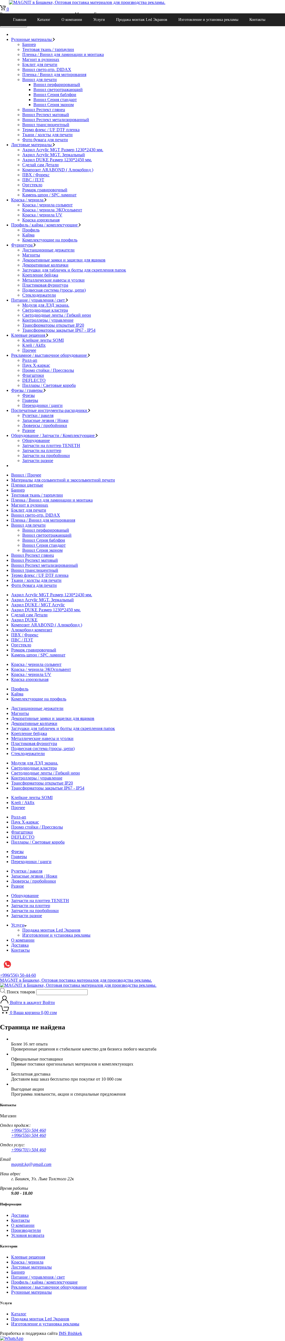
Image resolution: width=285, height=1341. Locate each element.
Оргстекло (32, 184)
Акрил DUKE (24, 619)
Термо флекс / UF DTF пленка (51, 129)
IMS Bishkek (70, 1333)
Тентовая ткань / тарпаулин (48, 49)
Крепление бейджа (40, 275)
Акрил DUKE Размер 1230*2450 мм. (57, 159)
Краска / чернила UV (42, 214)
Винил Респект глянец (43, 109)
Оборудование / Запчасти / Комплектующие (53, 435)
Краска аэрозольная (41, 220)
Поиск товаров (21, 992)
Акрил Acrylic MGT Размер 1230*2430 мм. (62, 149)
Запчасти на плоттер (41, 450)
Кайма (28, 235)
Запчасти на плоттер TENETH (51, 445)
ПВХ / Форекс (36, 174)
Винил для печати (39, 79)
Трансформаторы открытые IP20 (53, 325)
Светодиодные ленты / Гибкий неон (56, 315)
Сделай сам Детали (40, 164)
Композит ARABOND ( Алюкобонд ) (57, 169)
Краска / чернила (28, 199)
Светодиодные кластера (45, 310)
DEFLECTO (34, 380)
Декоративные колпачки (45, 265)
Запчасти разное (37, 460)
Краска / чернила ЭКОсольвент (52, 209)
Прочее (29, 350)
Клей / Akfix (34, 345)
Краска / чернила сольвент (47, 204)
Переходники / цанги (42, 405)
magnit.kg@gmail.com (31, 1164)
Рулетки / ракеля (37, 415)
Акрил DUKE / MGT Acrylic (38, 604)
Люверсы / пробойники (44, 425)
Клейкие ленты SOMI (43, 340)
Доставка (20, 945)
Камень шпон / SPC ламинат (49, 194)
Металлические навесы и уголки (53, 280)
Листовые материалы (32, 144)
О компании (72, 20)
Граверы (30, 400)
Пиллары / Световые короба (49, 385)
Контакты (257, 20)
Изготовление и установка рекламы (208, 20)
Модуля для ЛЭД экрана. (45, 305)
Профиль (31, 230)
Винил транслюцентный (45, 124)
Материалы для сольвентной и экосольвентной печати (63, 480)
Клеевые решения (28, 335)
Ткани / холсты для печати (47, 134)
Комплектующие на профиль (49, 240)
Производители (26, 1230)
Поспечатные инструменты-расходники (49, 410)
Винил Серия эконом (53, 104)
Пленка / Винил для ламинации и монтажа (63, 54)
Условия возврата (27, 1235)
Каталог (43, 20)
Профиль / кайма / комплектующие (45, 225)
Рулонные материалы (32, 39)
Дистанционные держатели (48, 250)
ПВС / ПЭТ (33, 179)
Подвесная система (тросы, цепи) (54, 290)
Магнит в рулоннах (40, 59)
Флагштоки (33, 375)
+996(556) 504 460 (28, 1135)
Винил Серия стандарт (55, 99)
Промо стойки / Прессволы (48, 370)
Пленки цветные (27, 485)
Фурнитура (22, 245)
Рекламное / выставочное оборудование (49, 355)
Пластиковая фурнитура (45, 285)
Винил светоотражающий (58, 89)
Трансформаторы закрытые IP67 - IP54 (58, 330)
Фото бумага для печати (45, 139)
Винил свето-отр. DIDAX (46, 69)
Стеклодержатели (39, 295)
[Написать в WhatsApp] (11, 1338)
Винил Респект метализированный (55, 119)
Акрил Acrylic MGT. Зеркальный (53, 154)
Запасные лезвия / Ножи (45, 420)
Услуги (99, 20)
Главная (19, 20)
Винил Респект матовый (45, 114)
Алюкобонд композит (31, 629)
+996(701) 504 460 (28, 1149)
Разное (28, 430)
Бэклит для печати (39, 64)
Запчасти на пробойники (46, 455)
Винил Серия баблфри (54, 94)
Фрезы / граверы (27, 390)
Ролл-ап (29, 360)
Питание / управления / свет (38, 300)
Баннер (29, 44)
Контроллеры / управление (47, 320)
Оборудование (36, 440)
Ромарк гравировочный (44, 189)
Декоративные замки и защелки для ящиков (63, 260)
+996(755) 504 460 (28, 1130)
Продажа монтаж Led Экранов (141, 20)
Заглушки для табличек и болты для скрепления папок (74, 270)
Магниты (31, 255)
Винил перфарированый (56, 84)
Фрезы (28, 395)
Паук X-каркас (36, 365)
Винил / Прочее (26, 475)
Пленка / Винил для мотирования (54, 74)
